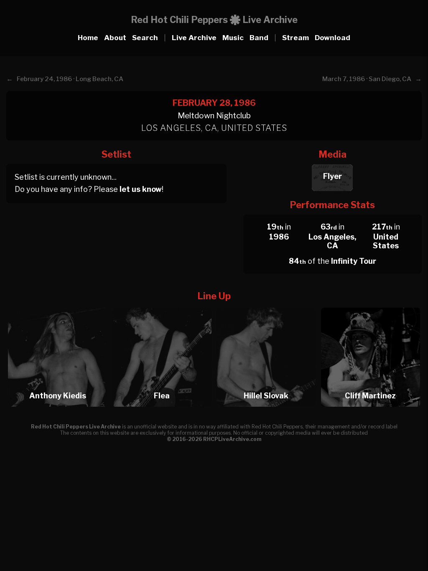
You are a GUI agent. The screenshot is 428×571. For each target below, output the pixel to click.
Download (332, 37)
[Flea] (164, 305)
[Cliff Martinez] (370, 305)
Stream (295, 37)
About (115, 37)
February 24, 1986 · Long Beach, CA (70, 79)
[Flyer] (332, 162)
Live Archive (194, 37)
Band (259, 37)
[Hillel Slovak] (268, 305)
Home (88, 37)
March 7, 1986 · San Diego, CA (366, 79)
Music (233, 37)
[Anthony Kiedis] (59, 305)
